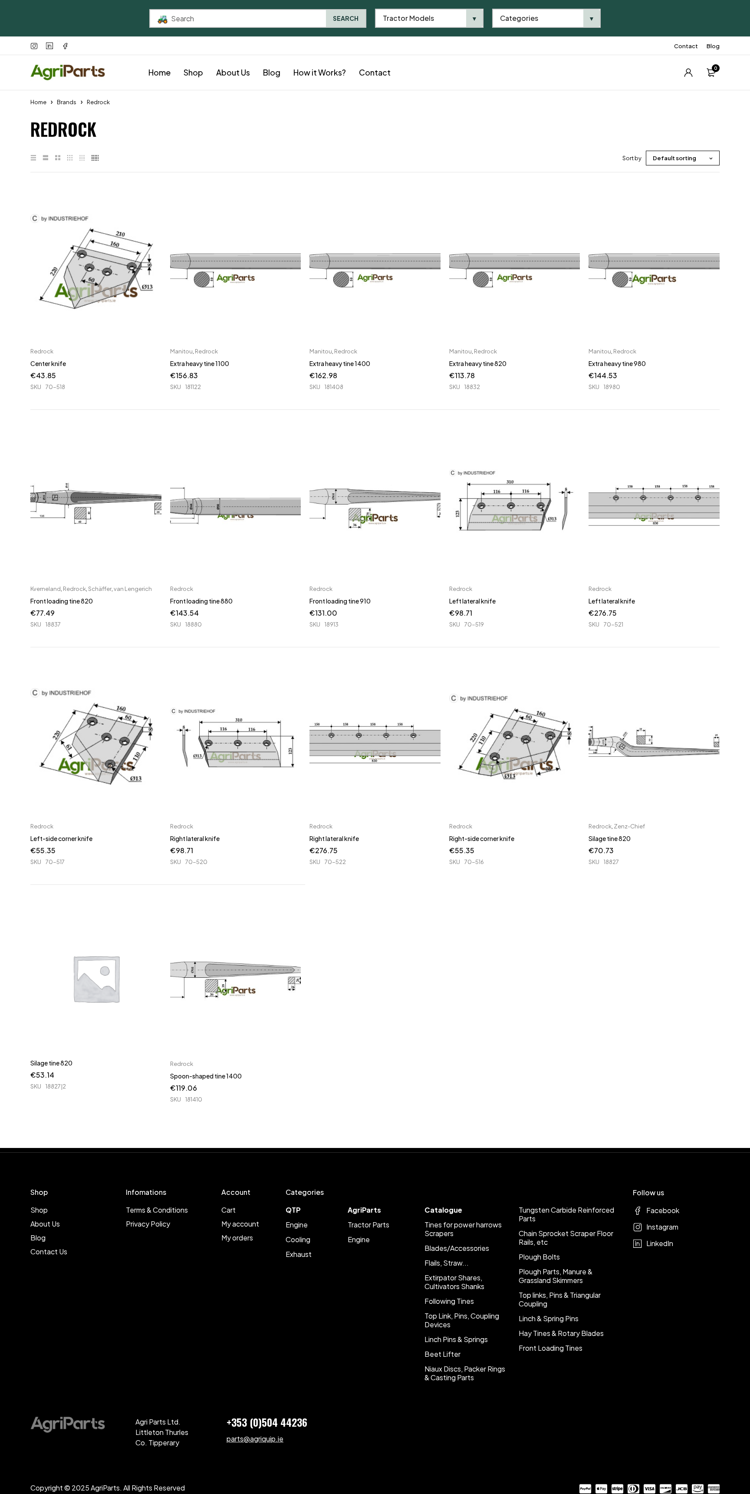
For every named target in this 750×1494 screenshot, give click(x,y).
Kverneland (45, 588)
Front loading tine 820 (61, 601)
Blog (713, 46)
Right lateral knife (195, 838)
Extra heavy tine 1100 (199, 363)
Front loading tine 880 (201, 601)
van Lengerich (133, 588)
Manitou (181, 351)
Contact (686, 46)
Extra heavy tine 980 (617, 363)
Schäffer (100, 588)
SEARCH (346, 18)
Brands (66, 102)
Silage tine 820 (610, 838)
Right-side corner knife (481, 838)
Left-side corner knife (61, 838)
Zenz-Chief (629, 826)
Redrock (41, 351)
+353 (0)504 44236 (267, 1422)
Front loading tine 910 (340, 601)
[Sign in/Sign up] (688, 72)
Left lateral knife (472, 601)
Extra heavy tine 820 (478, 363)
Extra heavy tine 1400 (339, 363)
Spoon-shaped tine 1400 (206, 1076)
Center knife (48, 363)
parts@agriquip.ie (255, 1438)
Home (38, 102)
